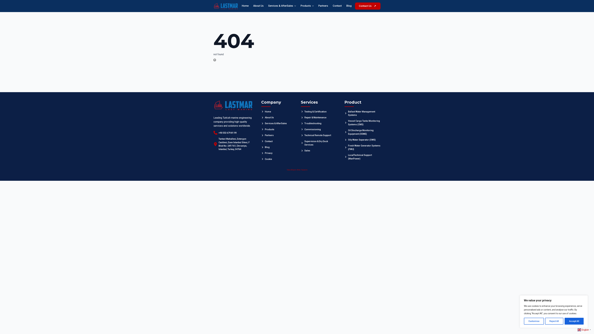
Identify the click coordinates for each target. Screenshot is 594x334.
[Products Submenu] (312, 6)
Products (306, 6)
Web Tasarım (302, 170)
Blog (349, 6)
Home (245, 6)
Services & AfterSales (280, 6)
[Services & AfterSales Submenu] (294, 6)
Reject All (554, 321)
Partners (323, 6)
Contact (337, 6)
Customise (533, 321)
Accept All (574, 321)
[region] (554, 311)
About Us (258, 6)
